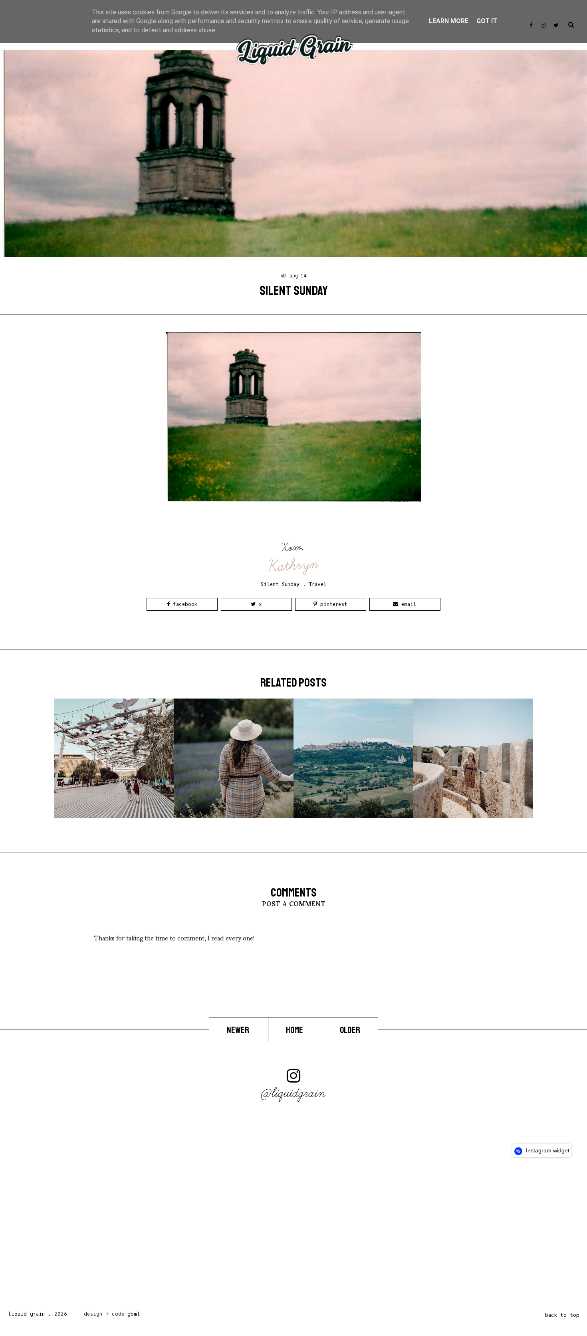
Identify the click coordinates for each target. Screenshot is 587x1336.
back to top (562, 1315)
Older (350, 1029)
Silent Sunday (280, 584)
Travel (318, 584)
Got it (486, 21)
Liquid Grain (26, 1313)
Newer (238, 1029)
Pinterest (332, 604)
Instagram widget (546, 1150)
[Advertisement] (239, 1236)
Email (407, 604)
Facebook (183, 604)
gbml (133, 1313)
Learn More (448, 21)
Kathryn (294, 565)
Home (295, 1029)
